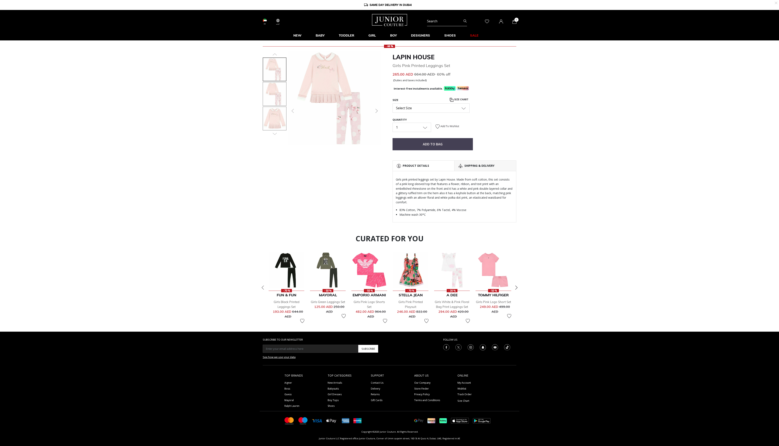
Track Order (464, 394)
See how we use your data (279, 357)
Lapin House (414, 57)
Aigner (288, 382)
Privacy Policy (422, 394)
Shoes (331, 406)
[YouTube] (495, 347)
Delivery (375, 388)
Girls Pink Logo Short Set (493, 302)
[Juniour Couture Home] (389, 19)
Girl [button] (372, 35)
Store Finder (421, 388)
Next (516, 288)
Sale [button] (474, 35)
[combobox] (447, 21)
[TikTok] (507, 347)
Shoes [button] (450, 35)
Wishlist (461, 388)
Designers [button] (420, 35)
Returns (375, 394)
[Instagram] (471, 347)
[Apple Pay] (331, 420)
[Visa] (317, 420)
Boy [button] (393, 35)
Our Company (422, 382)
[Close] (776, 2)
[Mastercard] (289, 420)
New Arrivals (335, 382)
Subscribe (368, 349)
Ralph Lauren (291, 406)
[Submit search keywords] (465, 21)
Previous (263, 288)
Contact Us (377, 382)
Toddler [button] (346, 35)
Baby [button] (320, 35)
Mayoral (289, 400)
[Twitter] (458, 347)
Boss (287, 388)
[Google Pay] (418, 420)
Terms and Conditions (427, 400)
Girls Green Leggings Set (328, 302)
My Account (464, 382)
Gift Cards (376, 400)
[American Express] (346, 420)
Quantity (400, 119)
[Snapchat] (483, 347)
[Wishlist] (302, 321)
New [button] (297, 35)
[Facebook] (446, 347)
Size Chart (461, 99)
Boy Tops (333, 400)
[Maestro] (303, 420)
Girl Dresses (335, 394)
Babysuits (333, 388)
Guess (288, 394)
